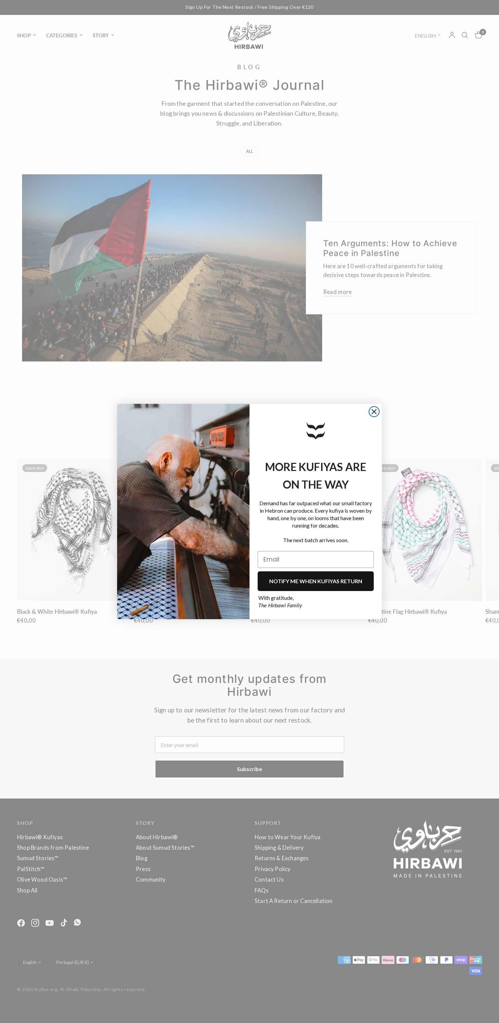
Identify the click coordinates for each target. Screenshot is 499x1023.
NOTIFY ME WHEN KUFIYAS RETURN (315, 581)
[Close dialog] (374, 412)
